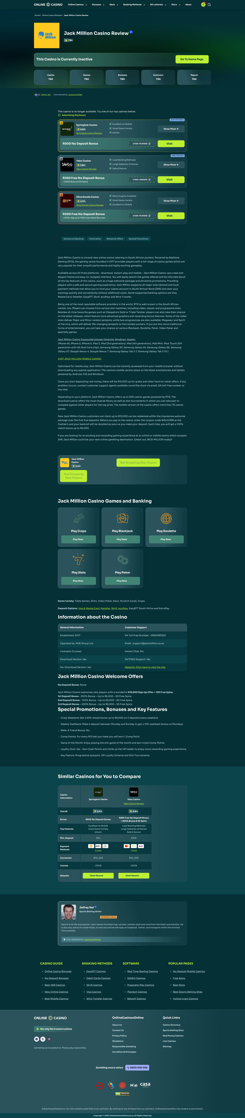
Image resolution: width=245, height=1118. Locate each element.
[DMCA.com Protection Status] (122, 1094)
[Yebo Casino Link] (67, 165)
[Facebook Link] (36, 1039)
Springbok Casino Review (89, 133)
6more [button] (98, 850)
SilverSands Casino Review (90, 205)
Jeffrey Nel (45, 95)
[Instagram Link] (49, 1039)
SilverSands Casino (87, 196)
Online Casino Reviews (52, 15)
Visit (169, 143)
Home (37, 15)
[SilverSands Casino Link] (67, 201)
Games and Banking (74, 239)
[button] (203, 4)
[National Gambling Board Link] (134, 1086)
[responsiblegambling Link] (111, 1086)
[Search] (209, 4)
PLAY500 (143, 144)
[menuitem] (78, 4)
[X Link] (42, 1039)
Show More (170, 128)
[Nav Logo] (48, 4)
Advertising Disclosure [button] (74, 115)
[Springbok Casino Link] (67, 129)
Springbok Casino (86, 125)
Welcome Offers (115, 239)
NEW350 (143, 180)
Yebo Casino (83, 160)
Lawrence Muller (75, 95)
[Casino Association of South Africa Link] (145, 1086)
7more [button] (134, 850)
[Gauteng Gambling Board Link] (122, 1086)
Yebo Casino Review (86, 169)
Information (95, 239)
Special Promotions (138, 239)
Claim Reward (96, 875)
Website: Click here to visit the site (145, 667)
